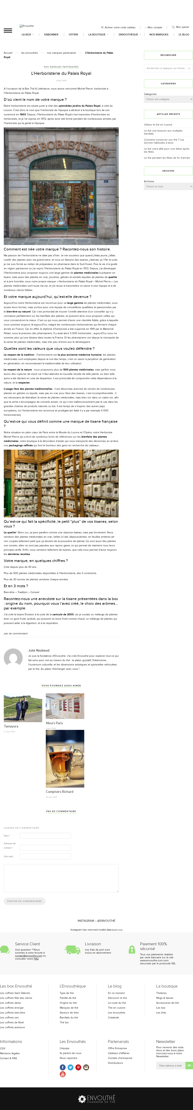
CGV (2, 1048)
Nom (7, 835)
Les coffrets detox (10, 1002)
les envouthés (29, 52)
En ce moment (116, 993)
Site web (8, 856)
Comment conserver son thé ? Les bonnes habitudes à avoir (164, 141)
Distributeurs (115, 1063)
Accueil (8, 52)
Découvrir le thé (117, 998)
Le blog (184, 34)
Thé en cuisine (116, 1007)
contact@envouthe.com (28, 955)
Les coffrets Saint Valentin (15, 993)
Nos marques (158, 34)
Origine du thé (68, 1002)
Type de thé (67, 993)
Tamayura (11, 726)
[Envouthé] (26, 29)
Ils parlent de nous (70, 1053)
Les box (160, 1007)
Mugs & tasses (164, 998)
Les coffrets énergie (12, 1007)
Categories (150, 94)
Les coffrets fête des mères (16, 998)
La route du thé (117, 1002)
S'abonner (51, 34)
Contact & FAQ (8, 1058)
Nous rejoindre (68, 1058)
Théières (161, 993)
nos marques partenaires (61, 52)
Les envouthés (116, 1012)
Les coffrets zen (9, 1017)
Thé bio (64, 1022)
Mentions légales (10, 1053)
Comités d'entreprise (120, 1058)
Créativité (113, 1017)
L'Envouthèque (73, 986)
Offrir (73, 34)
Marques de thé (69, 1007)
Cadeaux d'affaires (118, 1053)
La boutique (97, 34)
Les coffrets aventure (12, 1027)
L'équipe (64, 1048)
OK (189, 1065)
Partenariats (118, 1041)
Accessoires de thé (167, 1002)
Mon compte (155, 27)
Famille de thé (68, 998)
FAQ (36, 958)
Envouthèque (128, 34)
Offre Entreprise (117, 1048)
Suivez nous (117, 930)
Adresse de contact (10, 845)
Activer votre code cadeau (120, 27)
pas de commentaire (16, 633)
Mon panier (182, 27)
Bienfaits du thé (69, 1017)
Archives (149, 181)
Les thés (161, 1012)
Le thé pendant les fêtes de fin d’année (167, 157)
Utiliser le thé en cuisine (158, 124)
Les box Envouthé (16, 986)
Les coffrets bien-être (12, 1012)
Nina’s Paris (54, 723)
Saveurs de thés (69, 1012)
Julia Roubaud (38, 650)
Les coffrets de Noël (12, 1022)
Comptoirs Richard (59, 791)
